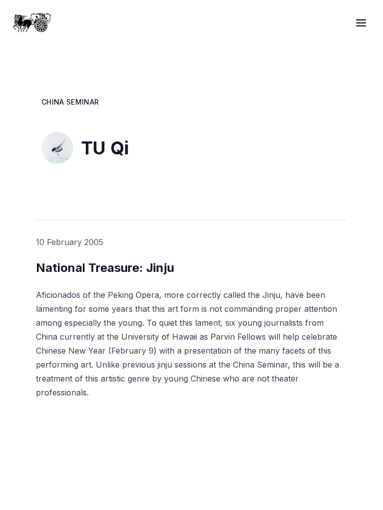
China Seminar (70, 102)
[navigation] (363, 23)
